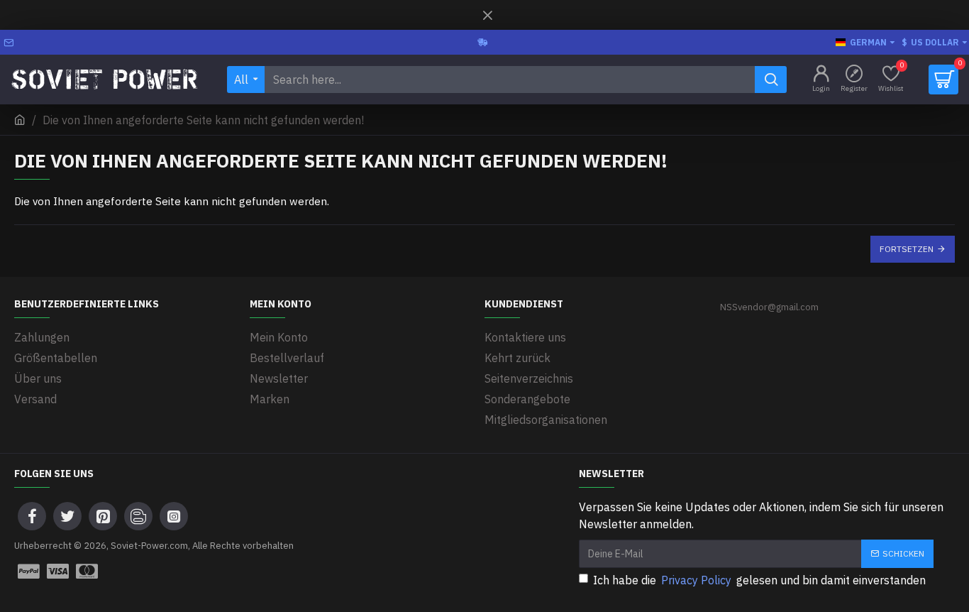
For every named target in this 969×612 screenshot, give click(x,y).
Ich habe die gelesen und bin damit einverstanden (759, 580)
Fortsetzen (907, 249)
